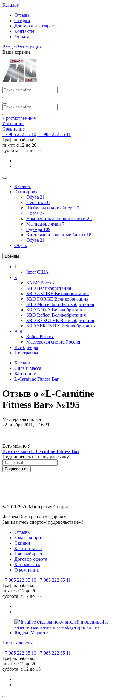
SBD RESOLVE (60, 320)
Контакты (24, 31)
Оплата (21, 36)
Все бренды (26, 347)
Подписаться (16, 469)
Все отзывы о (40, 451)
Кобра (40, 336)
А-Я (18, 331)
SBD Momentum (60, 304)
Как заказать (27, 564)
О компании (26, 569)
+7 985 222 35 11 (54, 134)
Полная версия (17, 642)
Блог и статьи (28, 548)
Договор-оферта (30, 559)
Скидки (22, 20)
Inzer (37, 272)
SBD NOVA (56, 309)
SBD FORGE (57, 298)
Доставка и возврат (34, 25)
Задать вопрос (28, 537)
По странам (26, 352)
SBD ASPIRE (57, 293)
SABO (40, 282)
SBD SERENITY (61, 325)
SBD (48, 288)
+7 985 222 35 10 (19, 134)
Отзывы (22, 15)
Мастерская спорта (53, 341)
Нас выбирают (29, 553)
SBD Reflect (56, 315)
